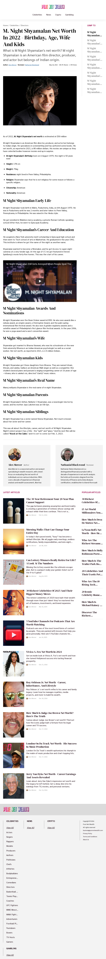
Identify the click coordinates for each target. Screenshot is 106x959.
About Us (86, 839)
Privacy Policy (87, 833)
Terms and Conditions (90, 836)
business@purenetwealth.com (93, 830)
